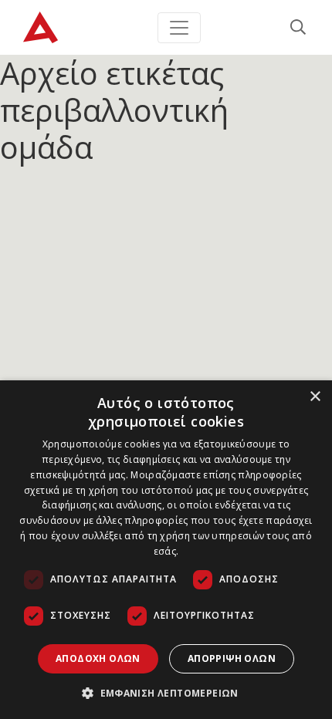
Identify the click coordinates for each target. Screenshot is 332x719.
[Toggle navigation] (179, 27)
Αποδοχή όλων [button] (98, 658)
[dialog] (166, 549)
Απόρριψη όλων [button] (232, 658)
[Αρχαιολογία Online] (40, 27)
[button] (166, 692)
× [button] (314, 397)
